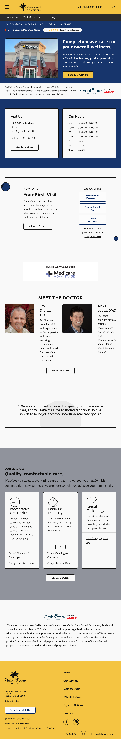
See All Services (61, 577)
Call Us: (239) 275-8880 (89, 6)
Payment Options (93, 220)
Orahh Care (49, 728)
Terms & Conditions (26, 728)
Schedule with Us (78, 74)
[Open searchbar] (113, 7)
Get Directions (24, 147)
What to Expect (38, 226)
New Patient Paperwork (93, 197)
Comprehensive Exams (21, 563)
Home (66, 672)
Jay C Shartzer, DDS (46, 310)
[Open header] (7, 7)
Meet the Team (60, 370)
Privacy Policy (11, 728)
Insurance (69, 713)
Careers (39, 728)
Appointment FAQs (92, 208)
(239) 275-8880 (64, 24)
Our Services (70, 680)
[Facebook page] (66, 722)
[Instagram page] (76, 722)
